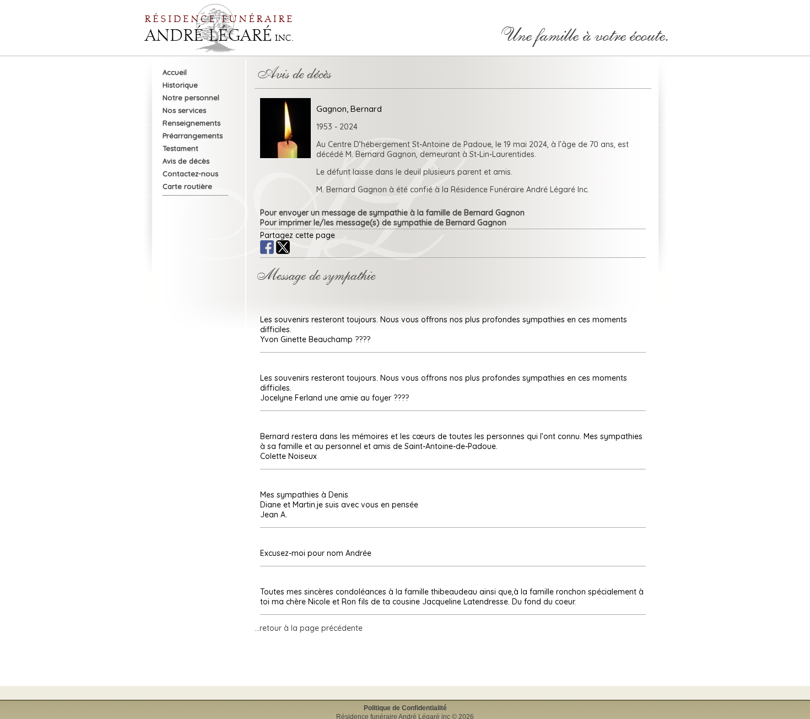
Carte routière (187, 186)
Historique (180, 84)
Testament (180, 148)
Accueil (175, 72)
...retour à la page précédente (309, 628)
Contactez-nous (190, 173)
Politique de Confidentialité (405, 708)
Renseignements (191, 122)
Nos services (184, 110)
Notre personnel (191, 97)
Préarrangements (193, 135)
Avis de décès (186, 160)
